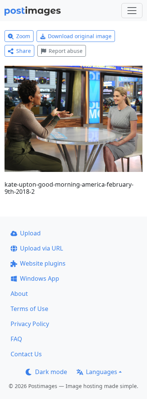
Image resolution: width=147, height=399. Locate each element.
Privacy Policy (30, 324)
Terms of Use (29, 309)
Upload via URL (41, 248)
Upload (30, 233)
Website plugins (43, 263)
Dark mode (51, 372)
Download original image (80, 36)
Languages (101, 372)
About (19, 293)
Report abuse (66, 50)
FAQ (16, 339)
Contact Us (26, 354)
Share (23, 50)
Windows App (39, 278)
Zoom (23, 36)
